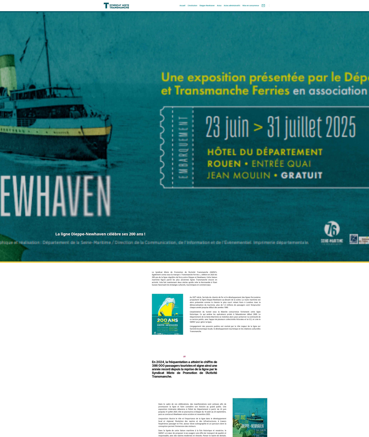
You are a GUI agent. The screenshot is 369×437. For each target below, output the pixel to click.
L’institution (192, 6)
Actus (219, 6)
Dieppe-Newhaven (207, 6)
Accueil (182, 6)
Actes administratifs (232, 6)
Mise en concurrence (250, 6)
